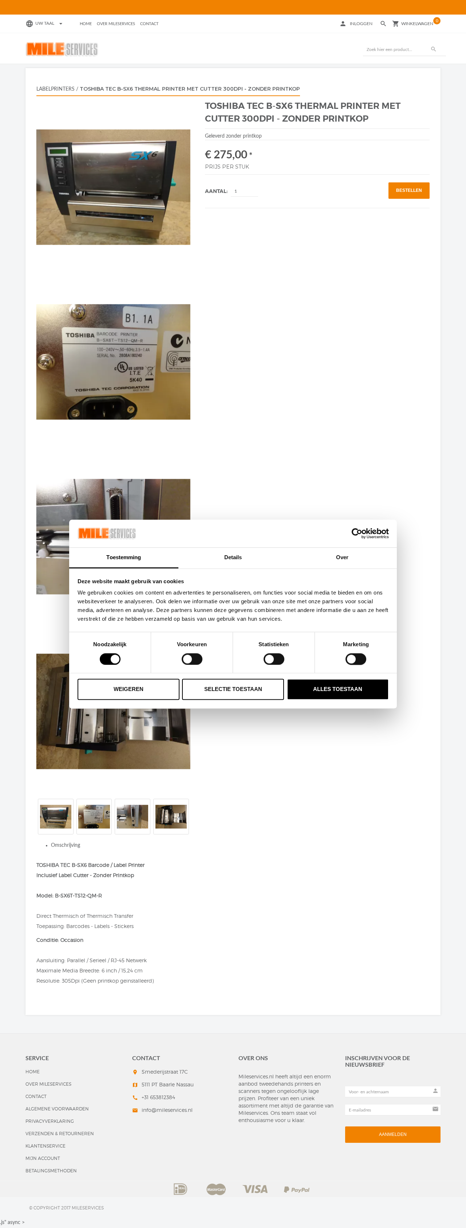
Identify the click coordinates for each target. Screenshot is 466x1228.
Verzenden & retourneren (59, 1133)
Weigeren (128, 689)
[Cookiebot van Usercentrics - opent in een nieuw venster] (357, 533)
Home (86, 24)
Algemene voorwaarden (57, 1108)
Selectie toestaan (233, 689)
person (343, 23)
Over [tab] (342, 557)
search (433, 49)
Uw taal (49, 23)
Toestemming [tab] (123, 557)
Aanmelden (393, 1134)
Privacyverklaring (49, 1121)
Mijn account (42, 1158)
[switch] (192, 659)
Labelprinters (55, 89)
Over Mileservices (116, 24)
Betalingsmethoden (51, 1170)
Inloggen (361, 23)
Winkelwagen (417, 23)
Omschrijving (65, 845)
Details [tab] (233, 557)
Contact (149, 24)
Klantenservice (45, 1146)
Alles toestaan (337, 689)
